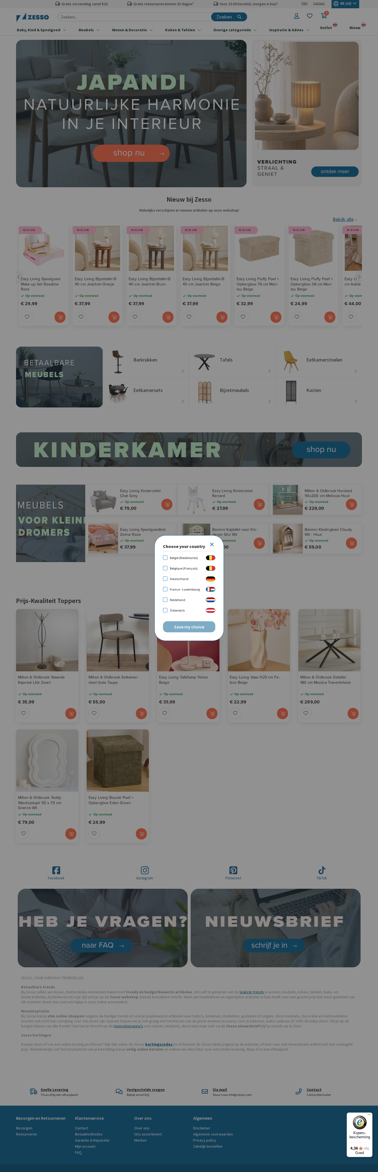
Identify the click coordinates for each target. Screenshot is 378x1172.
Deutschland (179, 579)
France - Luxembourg (185, 589)
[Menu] (369, 1116)
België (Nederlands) (184, 558)
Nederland (177, 600)
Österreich (177, 610)
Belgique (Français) (184, 568)
